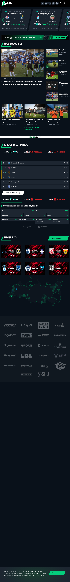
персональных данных (24, 577)
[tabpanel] (35, 214)
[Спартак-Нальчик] (13, 298)
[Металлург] (15, 294)
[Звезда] (15, 286)
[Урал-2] (25, 294)
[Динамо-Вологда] (19, 287)
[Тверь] (15, 288)
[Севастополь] (8, 294)
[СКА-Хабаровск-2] (53, 301)
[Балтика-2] (10, 286)
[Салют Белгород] (12, 292)
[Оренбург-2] (19, 297)
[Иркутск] (34, 300)
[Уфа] (24, 293)
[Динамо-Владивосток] (53, 305)
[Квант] (15, 292)
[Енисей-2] (35, 297)
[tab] (11, 152)
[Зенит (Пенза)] (18, 293)
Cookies (37, 577)
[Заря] (12, 294)
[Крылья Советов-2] (19, 295)
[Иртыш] (28, 297)
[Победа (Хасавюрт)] (12, 299)
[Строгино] (14, 290)
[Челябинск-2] (25, 295)
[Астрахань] (15, 296)
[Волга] (20, 293)
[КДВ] (31, 297)
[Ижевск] (24, 290)
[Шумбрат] (18, 291)
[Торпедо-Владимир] (18, 289)
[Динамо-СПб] (17, 286)
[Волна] (21, 289)
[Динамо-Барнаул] (31, 300)
